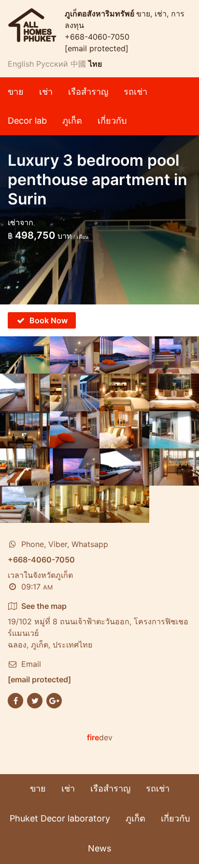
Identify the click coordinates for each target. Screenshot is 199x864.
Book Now (48, 320)
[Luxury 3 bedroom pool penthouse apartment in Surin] (25, 355)
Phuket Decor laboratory (60, 818)
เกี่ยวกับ (112, 120)
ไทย (95, 64)
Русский (52, 64)
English (21, 64)
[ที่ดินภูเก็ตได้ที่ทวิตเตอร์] (35, 700)
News (99, 848)
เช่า (46, 91)
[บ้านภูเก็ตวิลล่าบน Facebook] (15, 700)
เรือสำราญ (88, 91)
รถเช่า (135, 91)
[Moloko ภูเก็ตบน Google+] (54, 700)
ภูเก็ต (72, 120)
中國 (78, 64)
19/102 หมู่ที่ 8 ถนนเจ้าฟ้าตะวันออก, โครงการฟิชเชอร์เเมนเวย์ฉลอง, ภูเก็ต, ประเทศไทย (98, 625)
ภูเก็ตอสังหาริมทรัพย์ (100, 13)
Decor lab (27, 120)
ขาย (16, 91)
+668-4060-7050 (97, 37)
